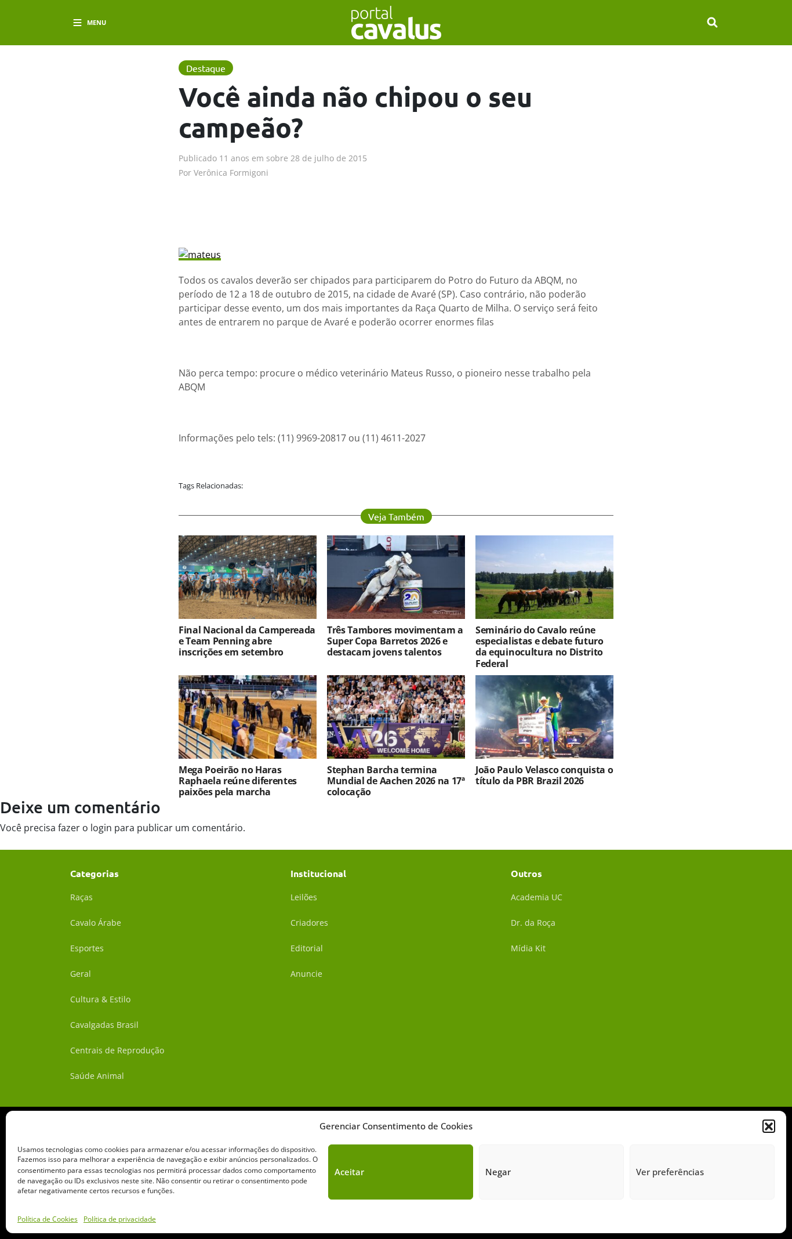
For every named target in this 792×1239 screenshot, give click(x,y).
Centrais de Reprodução (117, 1050)
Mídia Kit (528, 948)
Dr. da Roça (533, 922)
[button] (769, 1126)
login (101, 827)
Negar (498, 1172)
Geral (80, 973)
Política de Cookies (47, 1218)
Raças (81, 897)
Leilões (303, 897)
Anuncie (306, 973)
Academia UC (536, 897)
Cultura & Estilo (100, 999)
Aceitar (349, 1172)
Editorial (306, 948)
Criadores (309, 922)
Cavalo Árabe (95, 922)
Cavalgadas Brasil (104, 1024)
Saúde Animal (97, 1075)
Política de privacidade (119, 1218)
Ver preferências (670, 1172)
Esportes (87, 948)
